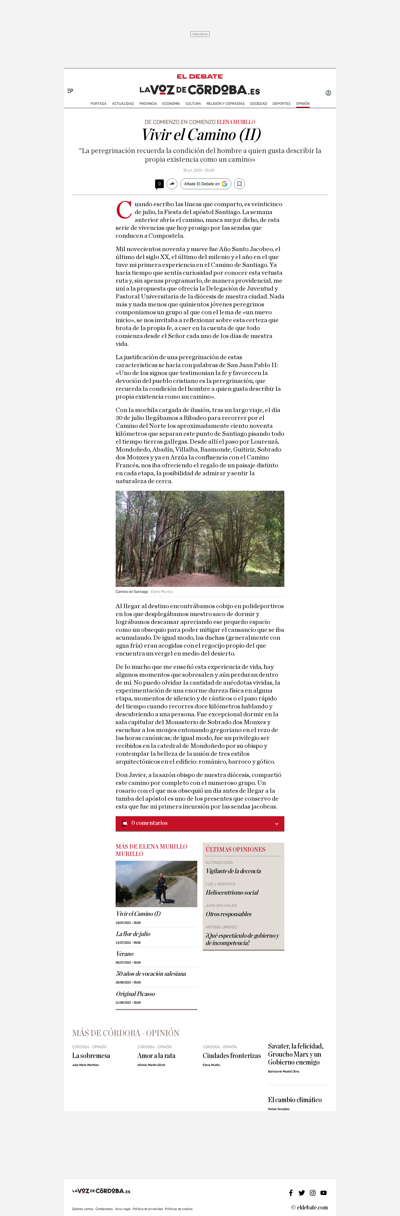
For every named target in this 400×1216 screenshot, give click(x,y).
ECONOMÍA (171, 104)
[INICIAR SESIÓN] (328, 93)
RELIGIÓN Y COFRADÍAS (226, 104)
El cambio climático (295, 1100)
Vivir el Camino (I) (138, 914)
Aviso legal (123, 1209)
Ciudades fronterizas (232, 1055)
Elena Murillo (236, 122)
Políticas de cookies (179, 1209)
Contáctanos (104, 1209)
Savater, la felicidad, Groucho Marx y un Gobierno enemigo (296, 1054)
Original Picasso (135, 994)
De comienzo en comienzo (180, 122)
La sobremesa (91, 1055)
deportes (282, 104)
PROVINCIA (148, 104)
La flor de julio (133, 934)
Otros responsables (228, 914)
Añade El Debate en (202, 183)
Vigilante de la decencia (233, 871)
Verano (124, 954)
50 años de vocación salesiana (151, 974)
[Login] (328, 93)
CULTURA (193, 104)
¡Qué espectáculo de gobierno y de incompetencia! (242, 939)
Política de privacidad (148, 1209)
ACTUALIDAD (123, 104)
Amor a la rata (156, 1055)
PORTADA (99, 104)
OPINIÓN (303, 104)
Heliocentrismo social (231, 892)
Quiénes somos (82, 1209)
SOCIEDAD (258, 104)
